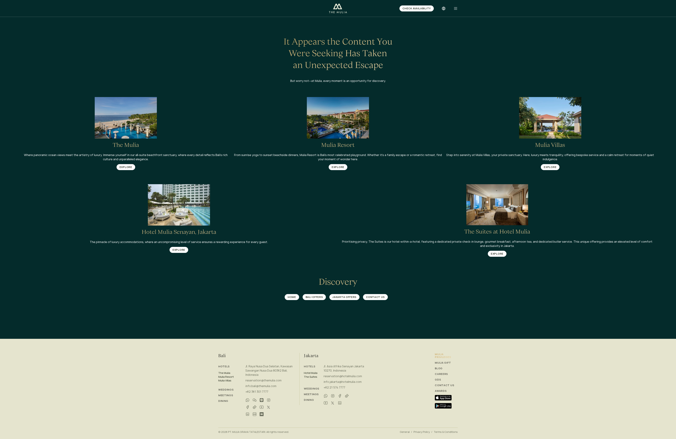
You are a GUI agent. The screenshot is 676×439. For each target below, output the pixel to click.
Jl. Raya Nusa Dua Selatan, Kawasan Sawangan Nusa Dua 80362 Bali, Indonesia (269, 370)
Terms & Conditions (446, 432)
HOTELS (224, 366)
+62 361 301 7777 (256, 392)
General (405, 432)
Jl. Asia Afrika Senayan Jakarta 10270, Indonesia (344, 368)
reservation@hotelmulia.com (343, 376)
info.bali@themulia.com (260, 386)
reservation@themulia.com (263, 380)
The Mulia (224, 373)
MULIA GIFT (443, 362)
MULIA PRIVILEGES (443, 356)
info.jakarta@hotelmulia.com (343, 382)
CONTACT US (444, 385)
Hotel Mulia (310, 373)
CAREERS (441, 374)
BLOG (439, 368)
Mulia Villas (224, 380)
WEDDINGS (226, 389)
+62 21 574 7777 (334, 387)
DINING (223, 401)
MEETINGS (225, 395)
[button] (455, 8)
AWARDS (441, 391)
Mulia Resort (226, 377)
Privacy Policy (422, 432)
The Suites (310, 377)
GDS (438, 379)
